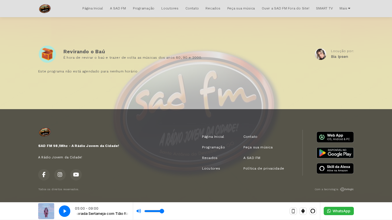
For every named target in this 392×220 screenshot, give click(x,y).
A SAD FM (118, 8)
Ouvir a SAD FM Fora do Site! (285, 8)
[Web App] (293, 211)
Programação (143, 8)
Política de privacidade (263, 168)
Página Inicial (92, 8)
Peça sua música (241, 8)
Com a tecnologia (326, 189)
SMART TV (324, 8)
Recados (212, 8)
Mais (343, 8)
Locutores (169, 8)
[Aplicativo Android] (303, 211)
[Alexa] (313, 211)
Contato (192, 8)
